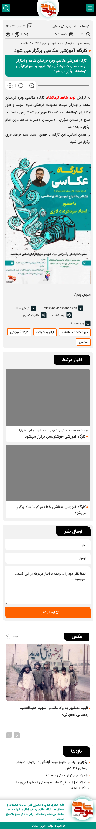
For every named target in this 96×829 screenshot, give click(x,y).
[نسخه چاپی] (7, 34)
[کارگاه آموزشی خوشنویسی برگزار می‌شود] (48, 397)
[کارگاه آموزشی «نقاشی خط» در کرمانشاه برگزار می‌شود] (48, 473)
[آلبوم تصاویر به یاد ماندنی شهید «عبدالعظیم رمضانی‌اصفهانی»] (48, 672)
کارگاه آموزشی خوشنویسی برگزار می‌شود (55, 437)
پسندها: (59, 315)
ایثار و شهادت (45, 332)
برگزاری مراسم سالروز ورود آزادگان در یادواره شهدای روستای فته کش (52, 765)
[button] (17, 734)
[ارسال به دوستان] (25, 34)
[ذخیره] (17, 34)
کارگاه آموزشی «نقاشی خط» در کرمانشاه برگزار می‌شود (51, 510)
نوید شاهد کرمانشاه (61, 97)
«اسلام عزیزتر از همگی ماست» (67, 775)
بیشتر (14, 636)
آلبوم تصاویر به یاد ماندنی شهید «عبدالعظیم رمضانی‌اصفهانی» (53, 711)
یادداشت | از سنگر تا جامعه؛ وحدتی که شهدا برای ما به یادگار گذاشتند (51, 785)
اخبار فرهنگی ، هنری (64, 26)
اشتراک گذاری (31, 315)
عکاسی (83, 342)
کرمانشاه (84, 26)
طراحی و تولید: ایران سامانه (48, 825)
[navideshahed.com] (82, 809)
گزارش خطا (23, 308)
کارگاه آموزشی (19, 332)
